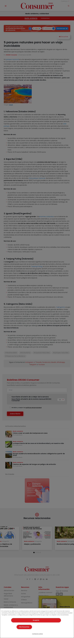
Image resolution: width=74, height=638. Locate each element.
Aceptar (36, 620)
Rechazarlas (24, 627)
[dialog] (37, 623)
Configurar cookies (37, 633)
